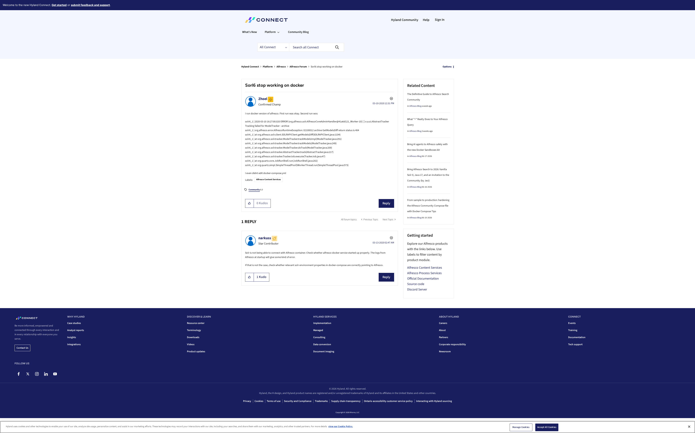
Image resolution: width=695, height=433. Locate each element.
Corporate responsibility (452, 344)
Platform (268, 67)
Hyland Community (404, 20)
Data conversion (322, 344)
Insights (71, 337)
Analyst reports (75, 330)
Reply (386, 203)
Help (426, 20)
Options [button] (447, 67)
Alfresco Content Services (268, 179)
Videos (190, 344)
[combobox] (316, 47)
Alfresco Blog (415, 106)
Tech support (575, 344)
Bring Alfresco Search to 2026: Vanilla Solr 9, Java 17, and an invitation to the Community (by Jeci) (428, 175)
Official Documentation (423, 278)
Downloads (193, 337)
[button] (249, 203)
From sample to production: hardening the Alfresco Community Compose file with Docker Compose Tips (428, 205)
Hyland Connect (250, 67)
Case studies (74, 323)
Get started (59, 5)
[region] (347, 427)
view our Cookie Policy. (340, 426)
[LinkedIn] (46, 374)
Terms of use (274, 401)
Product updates (196, 351)
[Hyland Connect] (266, 20)
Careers (443, 323)
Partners (443, 337)
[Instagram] (37, 374)
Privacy (247, 401)
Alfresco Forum (298, 67)
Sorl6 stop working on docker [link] (327, 67)
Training (572, 330)
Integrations (74, 344)
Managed (318, 330)
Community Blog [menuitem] (298, 32)
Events (572, 323)
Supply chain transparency (345, 401)
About (442, 330)
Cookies (259, 401)
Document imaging (323, 351)
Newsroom (445, 351)
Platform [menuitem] (270, 32)
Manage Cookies (520, 427)
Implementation (322, 323)
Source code (415, 284)
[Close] (689, 427)
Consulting (319, 337)
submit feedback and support (90, 5)
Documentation (576, 337)
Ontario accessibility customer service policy (388, 401)
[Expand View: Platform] (278, 32)
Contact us (22, 348)
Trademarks (321, 401)
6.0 (256, 189)
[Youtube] (55, 374)
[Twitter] (28, 374)
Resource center (195, 323)
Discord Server (417, 289)
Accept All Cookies (546, 427)
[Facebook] (19, 374)
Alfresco (281, 67)
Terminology (194, 330)
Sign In (439, 19)
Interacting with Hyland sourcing (434, 401)
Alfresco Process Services (424, 273)
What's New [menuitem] (249, 32)
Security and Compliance (297, 401)
